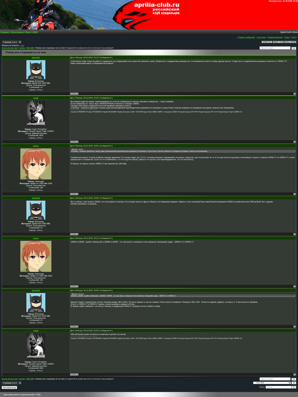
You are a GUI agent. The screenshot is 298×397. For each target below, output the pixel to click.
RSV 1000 (30, 48)
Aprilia (22, 48)
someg (36, 146)
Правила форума (275, 37)
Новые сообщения (247, 37)
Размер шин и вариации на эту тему (50, 48)
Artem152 (36, 57)
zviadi (22, 45)
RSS (293, 37)
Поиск (287, 37)
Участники (261, 37)
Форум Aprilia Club (9, 48)
